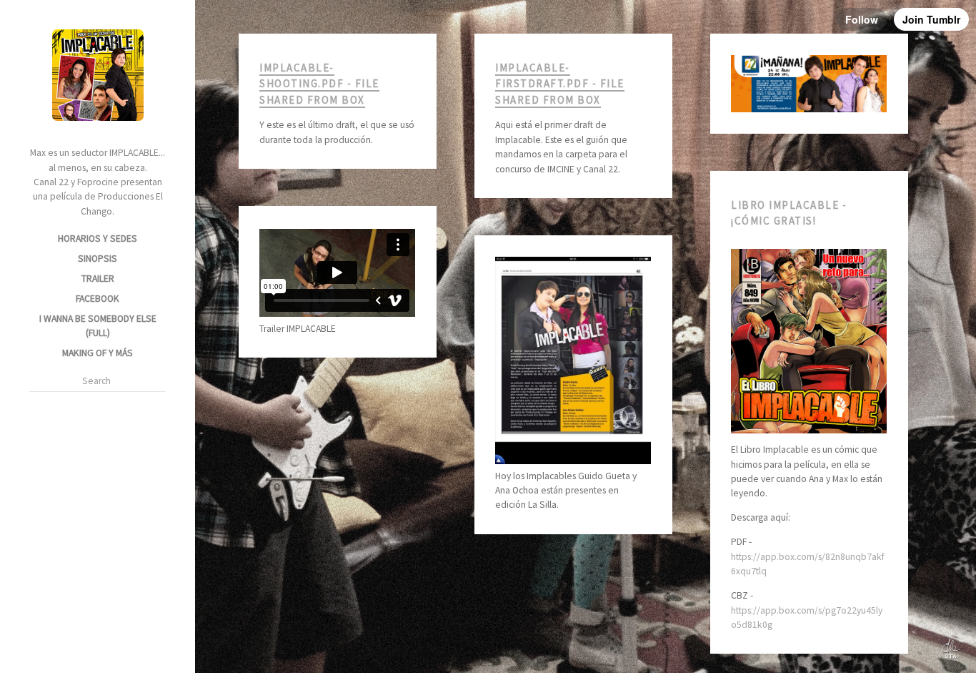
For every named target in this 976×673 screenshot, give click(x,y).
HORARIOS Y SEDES (97, 238)
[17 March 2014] (794, 422)
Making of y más (97, 353)
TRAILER (97, 278)
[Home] (98, 128)
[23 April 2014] (794, 94)
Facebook (97, 299)
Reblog (351, 111)
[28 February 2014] (558, 395)
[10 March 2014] (323, 292)
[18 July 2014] (323, 111)
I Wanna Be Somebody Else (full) (97, 326)
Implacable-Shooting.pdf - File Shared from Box (319, 84)
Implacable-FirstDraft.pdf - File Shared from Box (559, 84)
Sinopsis (97, 258)
